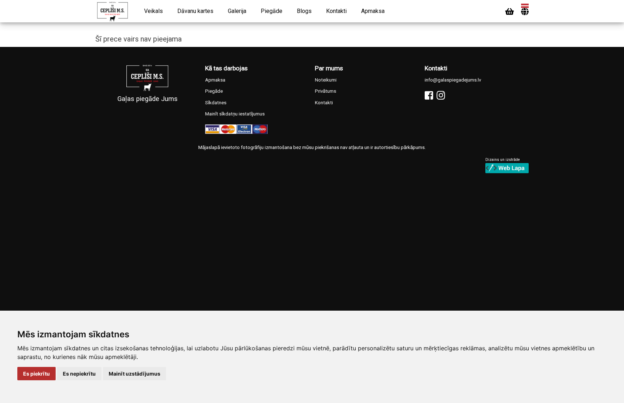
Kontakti (336, 11)
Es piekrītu (36, 374)
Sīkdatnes (215, 102)
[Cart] (509, 12)
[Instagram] (441, 95)
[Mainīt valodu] (525, 12)
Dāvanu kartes (195, 11)
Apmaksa (373, 11)
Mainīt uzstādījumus (134, 374)
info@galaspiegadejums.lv (453, 80)
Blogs (304, 11)
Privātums (325, 91)
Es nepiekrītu (79, 374)
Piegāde (271, 11)
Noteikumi (326, 80)
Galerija (237, 11)
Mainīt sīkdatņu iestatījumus (235, 114)
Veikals (153, 11)
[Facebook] (429, 95)
